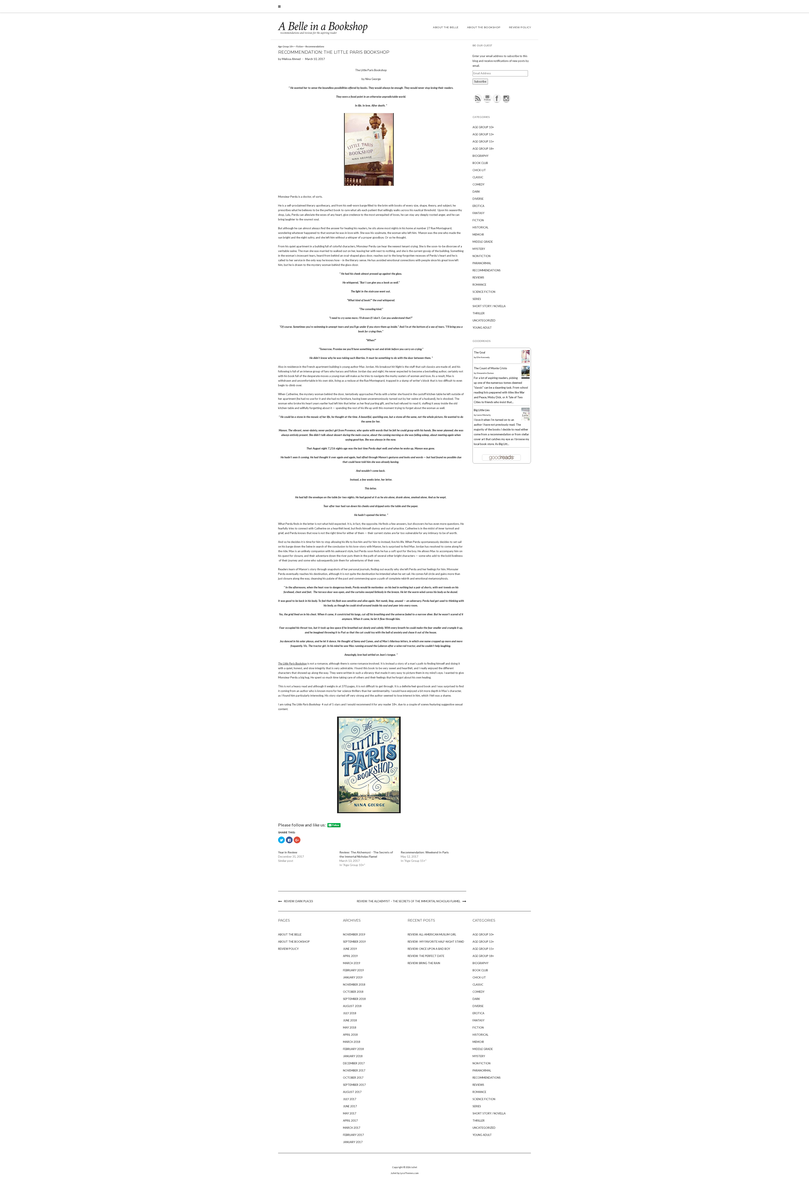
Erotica (478, 206)
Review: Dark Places (298, 901)
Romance (479, 284)
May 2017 (349, 1113)
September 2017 (354, 1084)
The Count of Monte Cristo (490, 368)
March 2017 (351, 1127)
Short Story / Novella (489, 306)
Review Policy (520, 27)
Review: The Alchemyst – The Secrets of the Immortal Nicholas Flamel (408, 901)
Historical (480, 227)
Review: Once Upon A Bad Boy (429, 948)
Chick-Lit (479, 170)
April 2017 (350, 1120)
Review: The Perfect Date (426, 956)
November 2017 (354, 1070)
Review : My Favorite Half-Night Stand (436, 941)
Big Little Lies (482, 410)
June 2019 (350, 948)
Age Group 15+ (483, 141)
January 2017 (353, 1142)
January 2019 (353, 977)
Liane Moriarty (484, 415)
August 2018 (352, 1006)
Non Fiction (481, 256)
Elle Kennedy (483, 357)
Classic (478, 177)
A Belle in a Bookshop (322, 26)
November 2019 (354, 934)
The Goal (479, 352)
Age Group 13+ (483, 134)
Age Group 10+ (483, 127)
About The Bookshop (484, 27)
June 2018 (350, 1020)
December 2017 (354, 1063)
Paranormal (482, 263)
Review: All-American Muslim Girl (432, 934)
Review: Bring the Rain (424, 963)
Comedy (478, 184)
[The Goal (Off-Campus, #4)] (526, 357)
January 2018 (353, 1056)
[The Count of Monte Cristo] (526, 373)
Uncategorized (484, 320)
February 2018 (353, 1049)
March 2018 (351, 1041)
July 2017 (349, 1099)
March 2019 (351, 963)
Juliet (414, 1167)
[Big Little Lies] (526, 415)
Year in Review (287, 852)
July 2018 (349, 1013)
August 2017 (352, 1092)
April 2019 (350, 956)
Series (477, 299)
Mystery (479, 249)
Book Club (480, 163)
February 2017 (353, 1135)
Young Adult (482, 327)
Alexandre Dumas (485, 373)
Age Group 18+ (286, 46)
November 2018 (354, 984)
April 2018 (350, 1034)
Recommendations (314, 46)
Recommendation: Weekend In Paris (425, 852)
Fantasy (478, 213)
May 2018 (349, 1027)
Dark (476, 191)
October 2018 (353, 991)
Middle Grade (483, 241)
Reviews (478, 277)
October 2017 (353, 1077)
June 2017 (350, 1106)
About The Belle (446, 27)
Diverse (478, 198)
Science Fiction (484, 291)
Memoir (478, 234)
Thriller (479, 313)
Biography (480, 155)
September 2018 (354, 999)
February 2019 (353, 970)
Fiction (299, 46)
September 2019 (354, 941)
